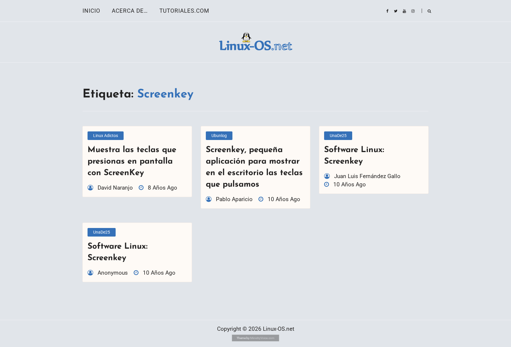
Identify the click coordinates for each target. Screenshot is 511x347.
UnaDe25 (338, 135)
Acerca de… (130, 10)
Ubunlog (219, 135)
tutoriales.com (184, 10)
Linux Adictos (105, 135)
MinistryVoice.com (262, 338)
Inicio (91, 10)
